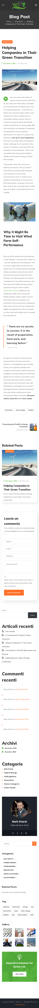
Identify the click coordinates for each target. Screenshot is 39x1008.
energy (25, 907)
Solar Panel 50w (21, 689)
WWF (31, 915)
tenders (31, 410)
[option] (19, 478)
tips (13, 915)
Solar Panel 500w (22, 709)
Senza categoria (11, 784)
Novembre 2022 (10, 748)
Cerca (4, 610)
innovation (19, 21)
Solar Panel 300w (22, 729)
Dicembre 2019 (10, 752)
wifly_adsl (23, 63)
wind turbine (22, 915)
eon (32, 907)
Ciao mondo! (10, 631)
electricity (8, 769)
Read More (19, 463)
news (16, 911)
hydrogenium (10, 776)
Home (8, 21)
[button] (36, 5)
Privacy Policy (20, 1005)
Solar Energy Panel (22, 699)
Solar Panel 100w (22, 719)
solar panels (9, 787)
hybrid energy (10, 772)
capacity (6, 907)
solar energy (20, 410)
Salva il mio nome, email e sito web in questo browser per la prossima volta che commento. (18, 583)
